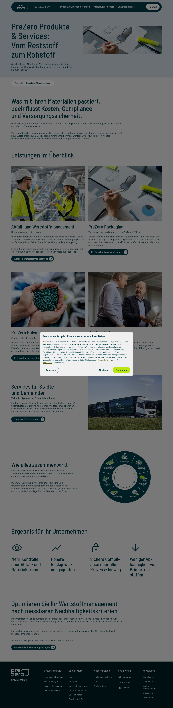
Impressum (47, 362)
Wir (44, 342)
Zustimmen (121, 370)
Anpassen (51, 370)
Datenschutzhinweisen (107, 360)
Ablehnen (104, 370)
